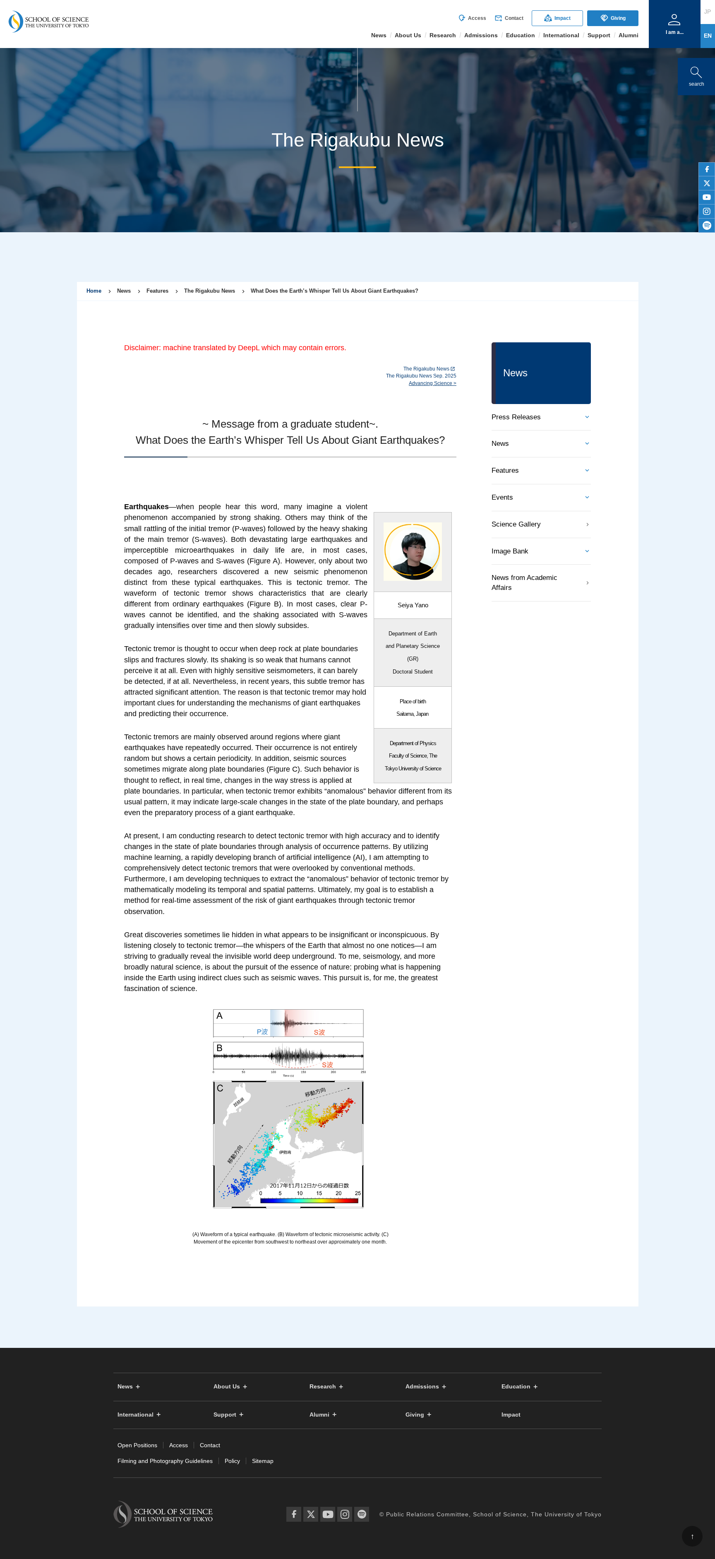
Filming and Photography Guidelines (165, 1461)
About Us (227, 1386)
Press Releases (516, 417)
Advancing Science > (432, 383)
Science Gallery (516, 524)
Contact (508, 18)
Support (225, 1415)
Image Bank (510, 551)
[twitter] (706, 183)
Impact (557, 18)
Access (472, 18)
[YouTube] (327, 1514)
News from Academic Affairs (524, 583)
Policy (232, 1461)
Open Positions (137, 1445)
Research (323, 1386)
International (136, 1415)
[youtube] (706, 197)
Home (93, 291)
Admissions (422, 1386)
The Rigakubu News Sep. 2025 (421, 376)
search (696, 75)
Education (515, 1386)
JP (707, 11)
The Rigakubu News (426, 369)
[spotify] (706, 226)
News (500, 443)
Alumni (319, 1415)
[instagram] (706, 211)
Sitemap (263, 1461)
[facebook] (706, 169)
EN (708, 35)
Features (505, 470)
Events (502, 497)
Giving (613, 18)
